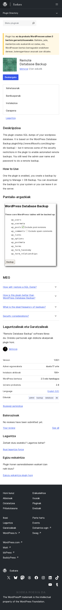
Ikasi (5, 517)
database (49, 398)
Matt (7, 547)
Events (36, 522)
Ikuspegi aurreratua (13, 406)
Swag (36, 533)
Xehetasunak (13, 88)
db (57, 398)
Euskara (14, 570)
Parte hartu (38, 517)
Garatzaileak (9, 527)
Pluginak (36, 503)
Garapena (11, 110)
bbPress (9, 552)
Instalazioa (11, 103)
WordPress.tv (11, 533)
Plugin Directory (10, 13)
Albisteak (8, 498)
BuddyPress (11, 557)
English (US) (53, 391)
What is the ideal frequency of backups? (24, 307)
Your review (9, 427)
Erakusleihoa (39, 493)
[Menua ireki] (57, 4)
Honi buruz (8, 493)
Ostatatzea (9, 503)
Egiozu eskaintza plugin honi (18, 475)
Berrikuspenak (13, 95)
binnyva (24, 68)
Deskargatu (11, 77)
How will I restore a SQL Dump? (20, 287)
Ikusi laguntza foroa (13, 449)
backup (40, 398)
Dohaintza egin (41, 527)
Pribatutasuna (10, 508)
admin (31, 398)
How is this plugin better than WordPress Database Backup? (19, 296)
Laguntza (11, 118)
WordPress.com (12, 542)
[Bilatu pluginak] (33, 23)
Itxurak (36, 498)
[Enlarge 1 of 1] (55, 205)
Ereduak (36, 508)
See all (55, 427)
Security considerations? (16, 316)
